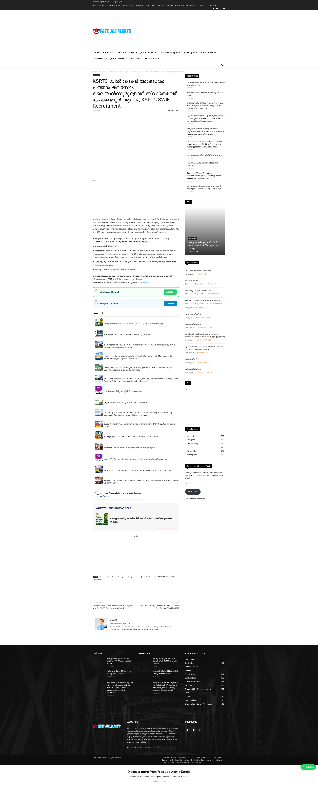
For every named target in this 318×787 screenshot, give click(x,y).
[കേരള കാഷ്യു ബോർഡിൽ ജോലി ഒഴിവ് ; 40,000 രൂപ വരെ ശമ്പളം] (205, 231)
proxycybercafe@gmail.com (148, 747)
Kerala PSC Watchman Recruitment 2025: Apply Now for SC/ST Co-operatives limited (112, 607)
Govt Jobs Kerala (133, 577)
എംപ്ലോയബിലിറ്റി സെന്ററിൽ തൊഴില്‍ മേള (204, 155)
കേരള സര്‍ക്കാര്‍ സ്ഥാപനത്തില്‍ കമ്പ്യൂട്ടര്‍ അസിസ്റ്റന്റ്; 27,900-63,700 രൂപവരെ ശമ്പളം (204, 187)
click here (142, 282)
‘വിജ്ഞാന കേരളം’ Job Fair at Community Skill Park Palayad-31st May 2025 (159, 607)
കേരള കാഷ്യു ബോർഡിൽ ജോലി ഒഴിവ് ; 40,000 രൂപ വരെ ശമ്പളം (206, 83)
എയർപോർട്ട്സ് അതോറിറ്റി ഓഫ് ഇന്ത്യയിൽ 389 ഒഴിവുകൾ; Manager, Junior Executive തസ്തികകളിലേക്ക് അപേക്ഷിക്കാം (205, 118)
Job (142, 577)
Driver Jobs (121, 577)
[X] (126, 116)
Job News (149, 577)
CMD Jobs (192, 238)
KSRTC (173, 577)
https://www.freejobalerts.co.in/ (120, 623)
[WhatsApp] (220, 8)
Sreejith (113, 620)
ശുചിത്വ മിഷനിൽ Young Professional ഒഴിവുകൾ (202, 164)
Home (95, 71)
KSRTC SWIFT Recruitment (102, 580)
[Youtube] (223, 8)
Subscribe (193, 491)
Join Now (170, 292)
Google (106, 496)
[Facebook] (213, 8)
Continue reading (159, 782)
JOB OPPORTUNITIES (161, 577)
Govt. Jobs (102, 71)
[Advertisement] (178, 31)
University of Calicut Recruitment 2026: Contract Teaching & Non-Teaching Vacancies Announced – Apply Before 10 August (205, 175)
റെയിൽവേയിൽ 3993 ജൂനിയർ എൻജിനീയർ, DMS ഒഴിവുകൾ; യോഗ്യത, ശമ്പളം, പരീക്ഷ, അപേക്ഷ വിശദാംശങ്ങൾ (205, 105)
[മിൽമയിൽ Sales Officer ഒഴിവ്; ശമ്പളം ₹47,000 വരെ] (99, 674)
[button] (222, 65)
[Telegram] (217, 8)
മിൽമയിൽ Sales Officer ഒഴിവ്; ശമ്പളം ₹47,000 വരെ (205, 94)
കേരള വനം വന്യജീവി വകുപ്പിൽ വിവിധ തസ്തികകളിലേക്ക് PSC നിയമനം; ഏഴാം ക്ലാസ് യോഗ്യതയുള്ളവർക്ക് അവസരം (205, 131)
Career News (111, 577)
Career (102, 577)
